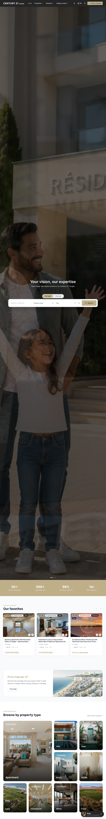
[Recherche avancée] (79, 303)
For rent (58, 296)
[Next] (101, 609)
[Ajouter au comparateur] (32, 635)
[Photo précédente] (5, 625)
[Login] (85, 3)
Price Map (14, 689)
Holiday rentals (61, 3)
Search (90, 303)
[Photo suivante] (32, 625)
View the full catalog (94, 716)
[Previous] (96, 609)
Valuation (49, 3)
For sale (47, 296)
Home (30, 3)
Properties (38, 3)
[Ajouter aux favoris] (29, 635)
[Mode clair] (74, 3)
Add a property (96, 3)
